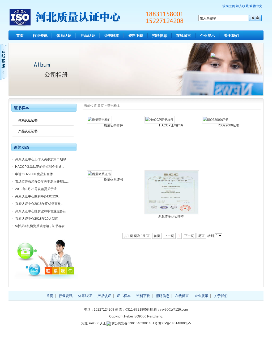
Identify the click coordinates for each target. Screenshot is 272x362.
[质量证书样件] (99, 120)
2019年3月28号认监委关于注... (37, 189)
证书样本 (111, 35)
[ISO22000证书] (215, 120)
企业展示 (207, 35)
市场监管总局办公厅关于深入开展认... (42, 181)
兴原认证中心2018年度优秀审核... (39, 204)
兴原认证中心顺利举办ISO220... (37, 196)
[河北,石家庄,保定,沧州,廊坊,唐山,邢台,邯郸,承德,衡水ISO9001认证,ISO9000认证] (102, 23)
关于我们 (231, 35)
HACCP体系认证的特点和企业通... (39, 167)
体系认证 (64, 35)
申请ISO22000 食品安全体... (35, 174)
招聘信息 (159, 35)
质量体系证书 (113, 180)
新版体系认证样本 (171, 216)
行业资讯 (40, 35)
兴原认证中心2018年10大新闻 (36, 218)
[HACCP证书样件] (159, 120)
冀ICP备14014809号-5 (174, 323)
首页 (20, 35)
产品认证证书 (27, 131)
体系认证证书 (27, 120)
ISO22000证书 (228, 125)
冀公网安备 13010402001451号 (135, 323)
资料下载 (135, 35)
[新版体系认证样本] (171, 213)
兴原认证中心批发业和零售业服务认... (42, 211)
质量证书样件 (113, 125)
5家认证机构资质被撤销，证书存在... (41, 226)
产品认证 (87, 35)
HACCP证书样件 (171, 125)
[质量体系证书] (99, 174)
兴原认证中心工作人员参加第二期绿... (42, 159)
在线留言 (183, 35)
